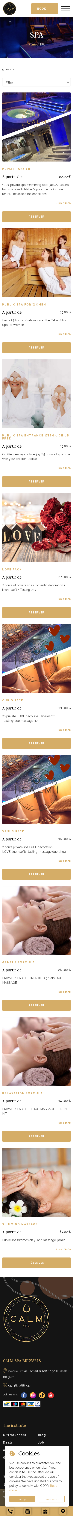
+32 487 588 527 (19, 1385)
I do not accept (52, 1499)
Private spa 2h (16, 169)
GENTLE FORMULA (18, 962)
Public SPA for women (24, 304)
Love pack (12, 569)
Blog (42, 1435)
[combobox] (36, 82)
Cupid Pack (12, 700)
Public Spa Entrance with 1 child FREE (35, 437)
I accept (22, 1499)
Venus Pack (13, 831)
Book (41, 8)
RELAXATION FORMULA (22, 1093)
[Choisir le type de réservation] (55, 8)
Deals (8, 1442)
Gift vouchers (14, 1435)
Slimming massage (20, 1224)
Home (33, 44)
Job (41, 1442)
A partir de (12, 176)
